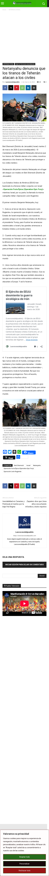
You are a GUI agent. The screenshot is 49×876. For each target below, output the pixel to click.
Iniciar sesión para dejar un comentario (24, 565)
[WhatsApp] (22, 87)
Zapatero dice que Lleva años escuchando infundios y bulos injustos (35, 504)
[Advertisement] (24, 37)
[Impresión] (33, 87)
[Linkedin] (28, 87)
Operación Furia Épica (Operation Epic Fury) (19, 468)
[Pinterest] (16, 87)
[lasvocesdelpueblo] (22, 3)
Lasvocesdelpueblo (12, 82)
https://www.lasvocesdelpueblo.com (24, 536)
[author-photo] (24, 528)
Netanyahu (37, 465)
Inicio (4, 10)
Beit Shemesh (19, 465)
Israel (28, 465)
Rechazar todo (24, 871)
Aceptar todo (24, 857)
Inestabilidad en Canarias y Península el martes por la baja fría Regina (13, 504)
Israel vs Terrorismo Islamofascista (25, 64)
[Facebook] (5, 87)
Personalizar (24, 864)
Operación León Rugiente (12, 471)
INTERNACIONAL (14, 10)
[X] (10, 87)
